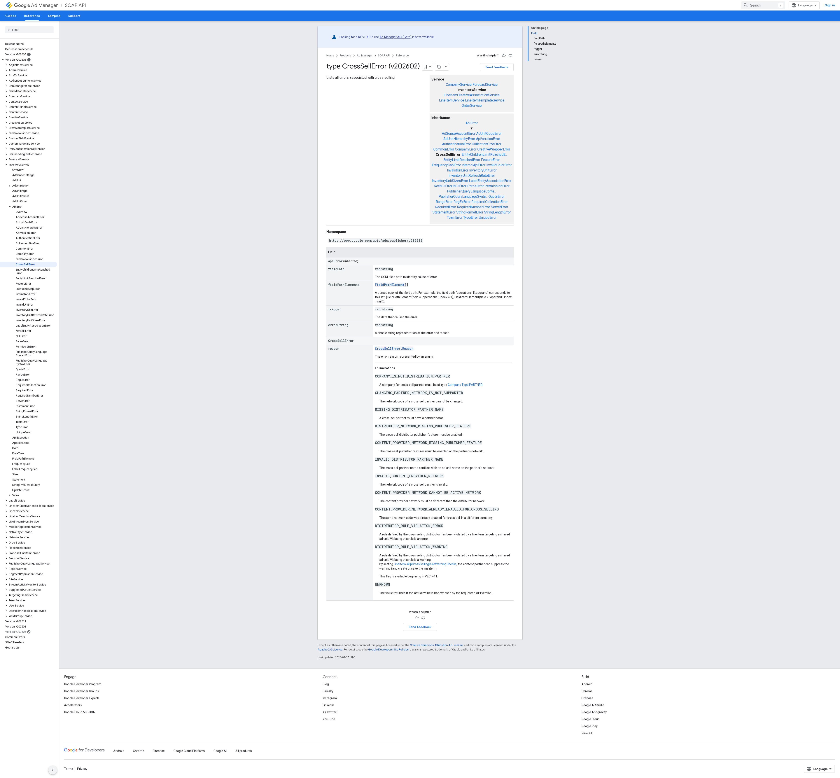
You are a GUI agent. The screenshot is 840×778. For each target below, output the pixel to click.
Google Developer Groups (81, 691)
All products (243, 751)
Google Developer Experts (82, 698)
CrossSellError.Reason (394, 348)
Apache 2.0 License (330, 649)
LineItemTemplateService (484, 100)
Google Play (589, 726)
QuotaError (496, 196)
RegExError (462, 202)
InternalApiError (473, 165)
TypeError (470, 217)
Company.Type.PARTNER (465, 384)
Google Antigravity (594, 712)
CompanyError (465, 149)
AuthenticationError (456, 144)
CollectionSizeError (486, 144)
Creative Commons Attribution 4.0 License (436, 645)
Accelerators (73, 705)
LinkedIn (328, 705)
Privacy (82, 769)
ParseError (475, 186)
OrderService (472, 105)
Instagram (330, 698)
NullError (459, 186)
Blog (326, 684)
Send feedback (496, 67)
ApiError (472, 123)
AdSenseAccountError (458, 133)
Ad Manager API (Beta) (395, 37)
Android (586, 684)
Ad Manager (44, 5)
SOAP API (75, 5)
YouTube (329, 719)
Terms (68, 769)
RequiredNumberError (473, 207)
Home (330, 55)
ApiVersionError (488, 139)
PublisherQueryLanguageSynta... (463, 196)
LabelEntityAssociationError (490, 181)
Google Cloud (590, 719)
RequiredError (445, 207)
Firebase (587, 698)
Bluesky (328, 691)
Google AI (220, 751)
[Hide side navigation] (52, 770)
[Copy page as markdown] (439, 66)
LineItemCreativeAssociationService (472, 95)
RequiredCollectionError (489, 202)
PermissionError (497, 186)
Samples (54, 16)
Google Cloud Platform (189, 751)
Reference (32, 16)
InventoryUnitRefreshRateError (471, 175)
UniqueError (488, 217)
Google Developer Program (82, 684)
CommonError (443, 149)
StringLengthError (497, 212)
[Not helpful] (510, 55)
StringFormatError (469, 212)
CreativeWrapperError (493, 149)
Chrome (587, 691)
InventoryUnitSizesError (450, 181)
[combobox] (763, 5)
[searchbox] (29, 29)
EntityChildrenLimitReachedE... (485, 154)
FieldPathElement (389, 285)
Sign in (830, 5)
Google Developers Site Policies (388, 649)
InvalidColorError (499, 165)
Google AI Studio (592, 705)
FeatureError (490, 160)
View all (586, 733)
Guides (10, 16)
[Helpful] (503, 55)
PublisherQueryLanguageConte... (471, 191)
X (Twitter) (330, 712)
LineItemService (451, 100)
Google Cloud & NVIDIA (79, 712)
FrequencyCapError (446, 165)
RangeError (444, 202)
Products (345, 55)
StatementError (443, 212)
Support (74, 16)
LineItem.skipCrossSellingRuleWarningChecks (425, 564)
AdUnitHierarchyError (459, 139)
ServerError (499, 207)
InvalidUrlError (457, 170)
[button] (28, 59)
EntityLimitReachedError (461, 160)
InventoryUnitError (483, 170)
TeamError (454, 217)
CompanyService (459, 84)
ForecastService (485, 84)
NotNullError (443, 186)
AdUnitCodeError (489, 133)
